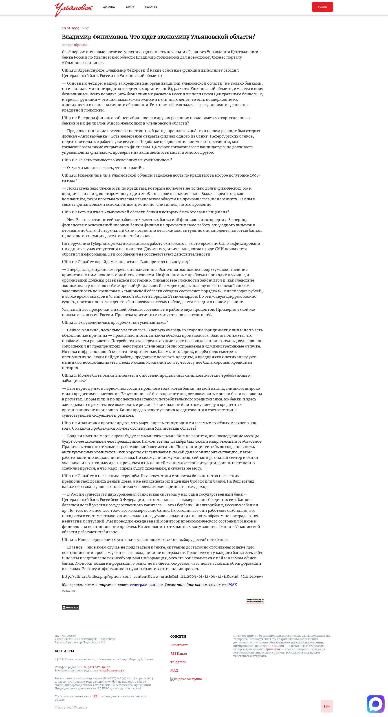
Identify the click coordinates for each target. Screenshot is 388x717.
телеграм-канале (146, 584)
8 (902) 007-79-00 (97, 667)
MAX (232, 584)
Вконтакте (179, 645)
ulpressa (80, 45)
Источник (68, 591)
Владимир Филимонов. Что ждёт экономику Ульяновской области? (158, 36)
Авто (130, 7)
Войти (322, 7)
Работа (151, 7)
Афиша (109, 7)
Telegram (178, 662)
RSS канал (178, 653)
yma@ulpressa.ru (112, 670)
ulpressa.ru (272, 649)
